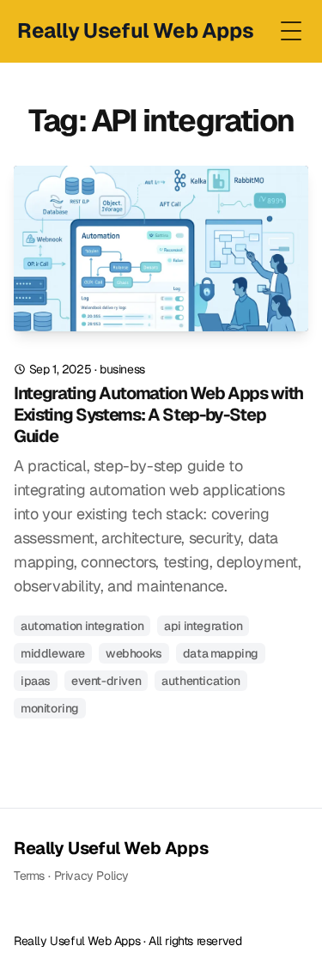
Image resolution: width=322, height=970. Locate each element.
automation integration (82, 626)
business (122, 369)
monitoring (50, 708)
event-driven (106, 680)
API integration (203, 626)
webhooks (134, 653)
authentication (200, 680)
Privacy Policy (91, 875)
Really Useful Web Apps (111, 848)
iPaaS (36, 680)
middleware (53, 653)
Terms (29, 875)
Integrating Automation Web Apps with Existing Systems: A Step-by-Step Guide (158, 415)
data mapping (220, 653)
